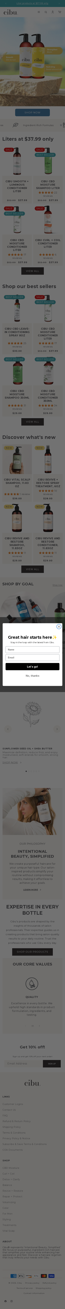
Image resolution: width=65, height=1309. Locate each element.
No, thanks (32, 675)
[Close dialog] (59, 626)
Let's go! (32, 666)
